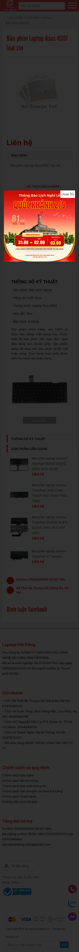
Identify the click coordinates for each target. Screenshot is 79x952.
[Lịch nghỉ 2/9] (39, 260)
